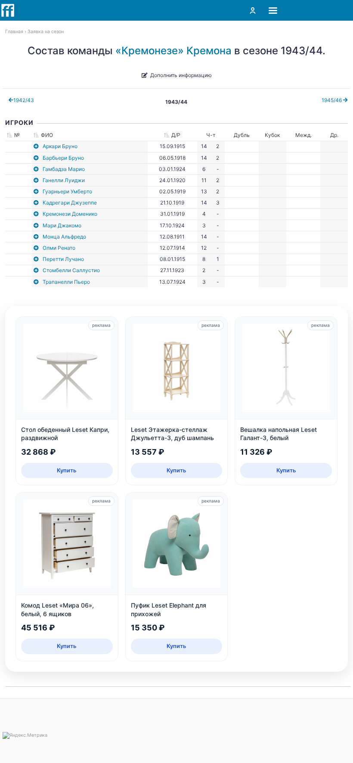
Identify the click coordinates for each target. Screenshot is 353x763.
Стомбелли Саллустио (71, 270)
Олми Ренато (59, 248)
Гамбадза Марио (64, 169)
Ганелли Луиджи (64, 180)
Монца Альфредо (64, 236)
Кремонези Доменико (70, 214)
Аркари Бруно (60, 146)
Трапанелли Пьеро (66, 282)
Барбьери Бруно (63, 158)
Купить (67, 470)
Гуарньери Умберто (67, 191)
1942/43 (23, 100)
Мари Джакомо (62, 225)
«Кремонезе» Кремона (173, 50)
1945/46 (332, 100)
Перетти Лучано (63, 259)
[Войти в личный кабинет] (252, 10)
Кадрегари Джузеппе (70, 202)
